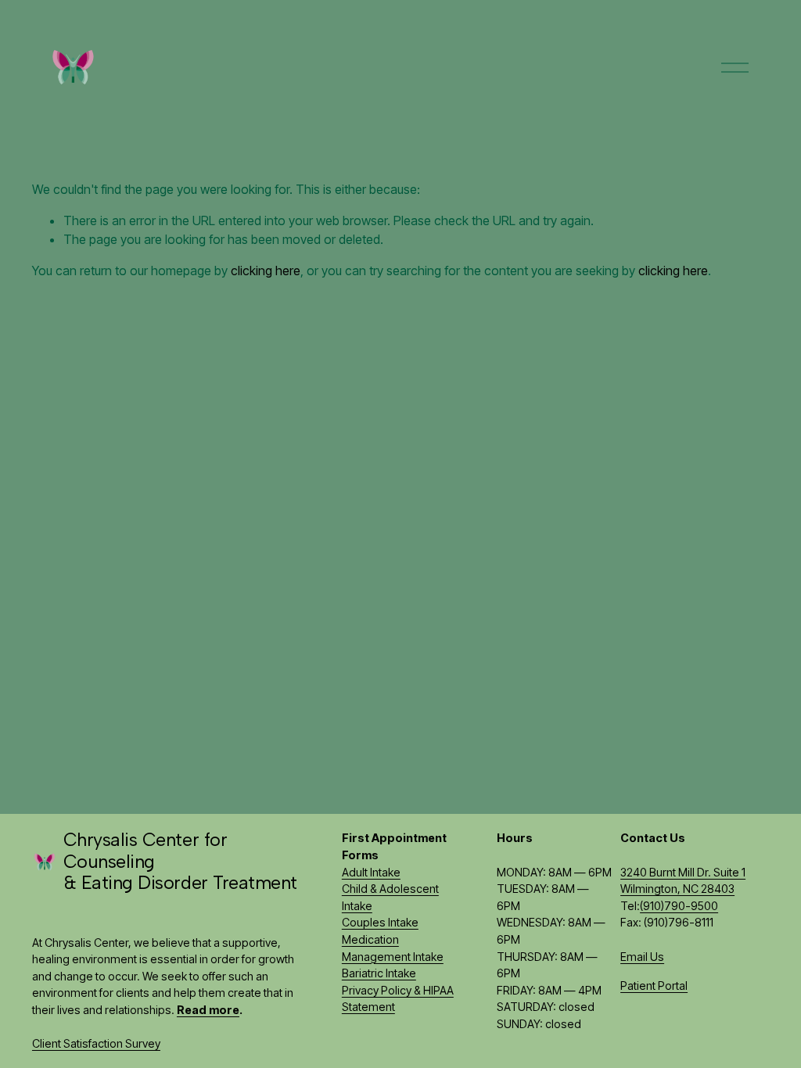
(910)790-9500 (679, 905)
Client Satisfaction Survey (96, 1043)
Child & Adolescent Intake (390, 897)
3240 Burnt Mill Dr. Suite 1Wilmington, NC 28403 (682, 881)
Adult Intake (371, 872)
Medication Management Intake (393, 948)
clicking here (265, 270)
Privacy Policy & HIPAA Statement (398, 999)
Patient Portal (654, 985)
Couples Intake (380, 922)
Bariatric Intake (379, 973)
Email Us (642, 956)
